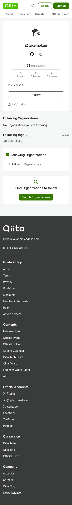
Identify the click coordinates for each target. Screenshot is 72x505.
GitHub (8, 141)
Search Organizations (36, 197)
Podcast (8, 425)
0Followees (36, 74)
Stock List (24, 14)
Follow (36, 94)
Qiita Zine (9, 449)
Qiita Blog (9, 486)
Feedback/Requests (15, 301)
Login (45, 5)
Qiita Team (10, 443)
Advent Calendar (13, 350)
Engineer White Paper (16, 369)
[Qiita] (10, 6)
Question (41, 14)
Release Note (11, 331)
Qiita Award (10, 363)
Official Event (60, 14)
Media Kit (9, 294)
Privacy (7, 281)
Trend (9, 14)
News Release (12, 492)
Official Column (12, 344)
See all (65, 134)
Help (6, 307)
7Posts (20, 74)
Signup (61, 5)
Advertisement (12, 314)
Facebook (9, 413)
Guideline (9, 288)
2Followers (52, 74)
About (7, 269)
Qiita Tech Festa (13, 357)
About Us (9, 473)
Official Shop (11, 456)
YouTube (8, 419)
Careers (8, 479)
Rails (19, 141)
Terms (7, 275)
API (5, 376)
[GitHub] (32, 54)
